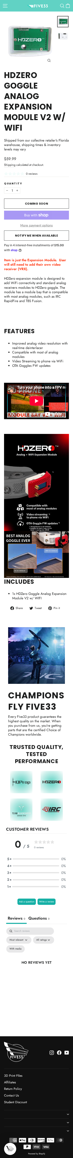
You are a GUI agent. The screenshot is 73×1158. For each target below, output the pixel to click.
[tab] (39, 919)
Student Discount (15, 1102)
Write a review (46, 901)
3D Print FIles (13, 1075)
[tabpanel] (36, 967)
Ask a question (26, 901)
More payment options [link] (36, 225)
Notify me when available (36, 236)
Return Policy (13, 1088)
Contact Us (11, 1095)
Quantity (13, 183)
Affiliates (10, 1082)
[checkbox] (15, 949)
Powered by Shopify (36, 1153)
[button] (36, 859)
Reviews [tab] (16, 918)
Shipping (9, 165)
